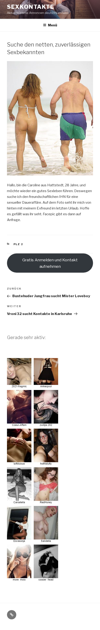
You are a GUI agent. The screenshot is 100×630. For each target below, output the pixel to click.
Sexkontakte (30, 6)
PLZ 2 (18, 244)
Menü (52, 25)
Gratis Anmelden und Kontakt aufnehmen (50, 263)
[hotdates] (33, 579)
